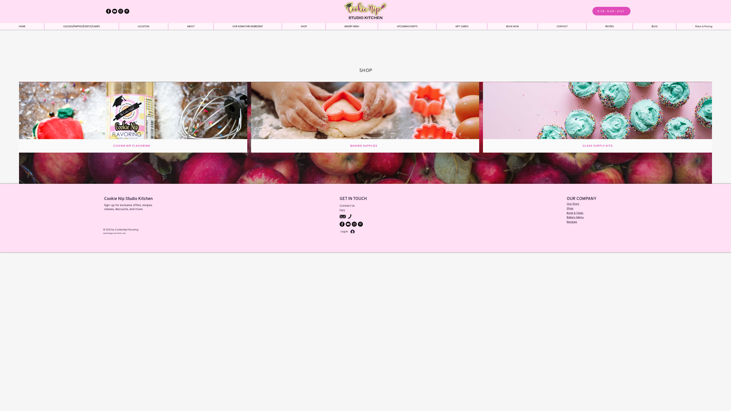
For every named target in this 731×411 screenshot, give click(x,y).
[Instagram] (120, 11)
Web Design (108, 233)
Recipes (572, 222)
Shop (570, 208)
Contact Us (347, 206)
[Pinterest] (126, 11)
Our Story (573, 204)
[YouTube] (114, 11)
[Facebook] (108, 11)
